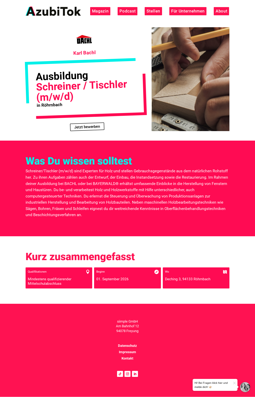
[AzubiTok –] (53, 11)
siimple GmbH (127, 321)
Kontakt (127, 358)
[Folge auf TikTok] (120, 374)
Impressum (127, 352)
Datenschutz (127, 346)
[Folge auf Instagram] (127, 374)
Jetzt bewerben (87, 127)
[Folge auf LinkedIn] (135, 374)
